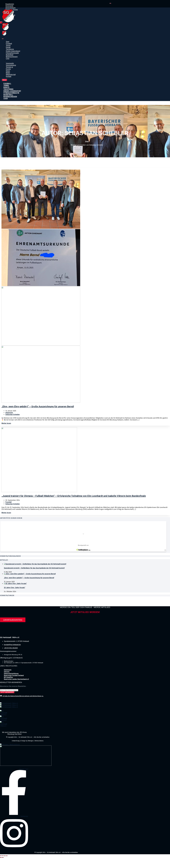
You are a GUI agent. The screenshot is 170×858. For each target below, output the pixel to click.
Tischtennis (10, 49)
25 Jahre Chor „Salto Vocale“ (14, 588)
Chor (7, 58)
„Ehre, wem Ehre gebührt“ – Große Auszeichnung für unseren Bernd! (29, 578)
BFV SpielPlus (8, 677)
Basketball (9, 55)
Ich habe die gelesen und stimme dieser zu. (23, 696)
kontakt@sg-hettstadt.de (12, 644)
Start (7, 42)
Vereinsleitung (10, 8)
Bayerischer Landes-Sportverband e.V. (16, 679)
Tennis (8, 45)
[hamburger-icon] (110, 3)
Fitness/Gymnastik (12, 53)
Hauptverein (9, 4)
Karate (8, 47)
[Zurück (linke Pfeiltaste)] (1, 857)
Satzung (6, 671)
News (8, 71)
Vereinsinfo (9, 6)
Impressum (7, 670)
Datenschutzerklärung (11, 673)
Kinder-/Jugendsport (13, 51)
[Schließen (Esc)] (6, 855)
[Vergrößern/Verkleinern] (1, 855)
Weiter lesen (6, 423)
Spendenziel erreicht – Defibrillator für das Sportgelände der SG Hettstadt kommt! (34, 568)
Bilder (8, 73)
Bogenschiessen (12, 56)
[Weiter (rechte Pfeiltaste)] (3, 857)
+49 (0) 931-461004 (11, 648)
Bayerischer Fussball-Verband (14, 675)
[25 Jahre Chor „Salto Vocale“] (15, 584)
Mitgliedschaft (11, 74)
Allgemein (9, 413)
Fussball (9, 43)
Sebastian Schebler (12, 414)
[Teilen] (5, 855)
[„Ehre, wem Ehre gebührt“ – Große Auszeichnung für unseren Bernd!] (30, 574)
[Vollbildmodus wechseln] (3, 855)
